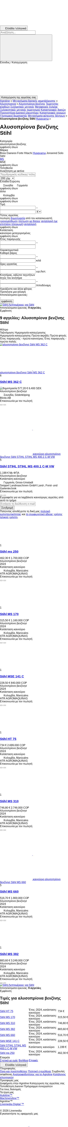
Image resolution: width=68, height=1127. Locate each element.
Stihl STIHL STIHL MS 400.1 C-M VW (27, 466)
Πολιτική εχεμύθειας (39, 1071)
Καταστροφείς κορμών (53, 112)
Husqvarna (42, 118)
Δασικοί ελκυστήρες (27, 112)
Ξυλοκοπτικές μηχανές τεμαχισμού (20, 109)
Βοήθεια (23, 1060)
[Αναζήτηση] (26, 47)
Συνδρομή (7, 507)
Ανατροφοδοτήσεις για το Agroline (32, 1074)
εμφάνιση (6, 301)
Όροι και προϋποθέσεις (13, 1071)
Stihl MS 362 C (11, 382)
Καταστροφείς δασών (53, 109)
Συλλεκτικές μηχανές (22, 106)
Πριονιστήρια (7, 112)
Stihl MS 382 (9, 954)
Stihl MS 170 (9, 614)
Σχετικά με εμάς (9, 1060)
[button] (34, 79)
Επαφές (33, 1060)
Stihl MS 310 (9, 801)
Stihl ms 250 (9, 551)
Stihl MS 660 (9, 891)
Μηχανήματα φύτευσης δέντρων (46, 115)
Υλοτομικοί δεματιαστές (13, 115)
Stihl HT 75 (8, 739)
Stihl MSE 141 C (12, 676)
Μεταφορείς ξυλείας (46, 106)
